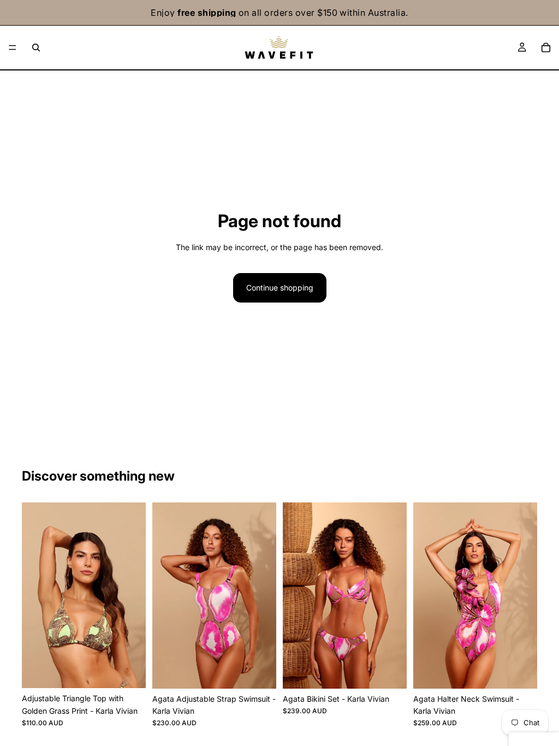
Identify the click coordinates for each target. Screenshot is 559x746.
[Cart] (546, 47)
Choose (138, 671)
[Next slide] (134, 595)
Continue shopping (279, 287)
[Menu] (12, 47)
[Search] (36, 47)
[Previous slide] (34, 595)
